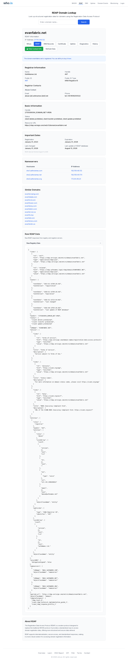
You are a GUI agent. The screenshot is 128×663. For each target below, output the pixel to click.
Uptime (92, 3)
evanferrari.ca (30, 212)
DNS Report (59, 653)
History (95, 44)
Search (83, 22)
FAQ (72, 653)
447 (26, 81)
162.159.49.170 (76, 175)
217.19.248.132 (39, 40)
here (69, 58)
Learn (50, 653)
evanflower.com (31, 203)
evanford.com (30, 200)
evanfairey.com (30, 206)
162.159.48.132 (76, 171)
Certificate (62, 44)
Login (122, 3)
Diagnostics (84, 44)
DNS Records (49, 44)
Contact (87, 653)
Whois (29, 44)
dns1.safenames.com (34, 171)
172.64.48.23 (76, 179)
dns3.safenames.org (34, 179)
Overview (41, 653)
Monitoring (114, 3)
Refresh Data (50, 49)
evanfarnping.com (32, 194)
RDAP (81, 3)
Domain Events (103, 3)
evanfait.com (30, 218)
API (67, 653)
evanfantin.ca (30, 224)
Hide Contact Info (35, 49)
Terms (79, 653)
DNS (86, 3)
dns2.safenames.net (34, 175)
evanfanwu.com (31, 221)
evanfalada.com (31, 197)
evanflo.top (29, 215)
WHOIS (74, 3)
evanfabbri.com (31, 209)
